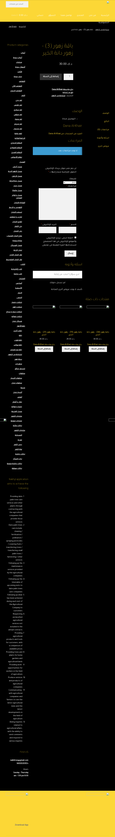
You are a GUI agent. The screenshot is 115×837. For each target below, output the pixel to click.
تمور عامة (18, 134)
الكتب (22, 265)
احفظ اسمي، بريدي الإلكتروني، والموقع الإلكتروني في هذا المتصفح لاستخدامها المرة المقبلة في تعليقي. (59, 242)
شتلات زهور (17, 307)
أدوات (23, 53)
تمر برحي (19, 101)
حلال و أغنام (17, 402)
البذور (20, 293)
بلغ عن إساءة (68, 93)
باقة (20, 336)
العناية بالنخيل (19, 203)
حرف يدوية (18, 77)
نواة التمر (18, 450)
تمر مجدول (17, 129)
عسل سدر (18, 186)
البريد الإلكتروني (48, 225)
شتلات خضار (17, 303)
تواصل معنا (66, 15)
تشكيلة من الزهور (102, 30)
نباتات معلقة (17, 469)
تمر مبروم (18, 124)
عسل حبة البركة (16, 181)
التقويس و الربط (15, 208)
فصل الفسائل (16, 246)
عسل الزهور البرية (15, 172)
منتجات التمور (16, 416)
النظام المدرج (16, 153)
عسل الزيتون (17, 176)
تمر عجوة (18, 119)
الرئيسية (105, 15)
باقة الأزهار (13, 27)
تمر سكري (18, 110)
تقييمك (72, 179)
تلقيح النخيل (17, 222)
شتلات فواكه (17, 317)
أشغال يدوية (20, 67)
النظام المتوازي (16, 148)
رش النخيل (17, 231)
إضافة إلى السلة (51, 77)
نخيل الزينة (18, 250)
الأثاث (20, 72)
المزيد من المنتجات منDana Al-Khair (65, 134)
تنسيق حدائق (20, 369)
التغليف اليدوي (16, 91)
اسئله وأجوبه (103, 138)
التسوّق (52, 15)
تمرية (20, 440)
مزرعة (23, 388)
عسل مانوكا (17, 191)
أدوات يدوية (17, 58)
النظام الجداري (16, 143)
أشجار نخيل (17, 393)
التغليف (22, 82)
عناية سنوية (17, 241)
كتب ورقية (18, 274)
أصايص (19, 284)
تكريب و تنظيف (16, 217)
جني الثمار (18, 227)
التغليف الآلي (17, 86)
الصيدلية (18, 435)
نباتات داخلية (20, 454)
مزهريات (18, 364)
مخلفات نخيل (16, 383)
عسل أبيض (17, 167)
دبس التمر (18, 445)
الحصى (19, 298)
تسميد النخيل (16, 212)
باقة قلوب (18, 340)
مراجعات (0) (103, 130)
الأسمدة (18, 288)
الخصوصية (103, 23)
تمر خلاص (18, 105)
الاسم (73, 225)
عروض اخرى (103, 146)
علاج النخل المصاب (14, 236)
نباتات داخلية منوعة (14, 464)
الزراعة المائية (20, 139)
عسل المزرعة (17, 412)
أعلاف (19, 397)
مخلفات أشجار (16, 378)
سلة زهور (18, 360)
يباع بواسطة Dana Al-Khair (62, 90)
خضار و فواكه (17, 407)
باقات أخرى (17, 331)
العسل (22, 162)
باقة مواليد (18, 345)
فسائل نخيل (17, 322)
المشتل (22, 279)
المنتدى (80, 15)
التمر (23, 96)
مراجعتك (71, 186)
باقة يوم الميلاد (16, 350)
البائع (106, 121)
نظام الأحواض (16, 157)
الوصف (105, 113)
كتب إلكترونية (16, 269)
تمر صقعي (18, 115)
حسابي (40, 15)
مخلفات (22, 374)
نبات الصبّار (17, 459)
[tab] (98, 114)
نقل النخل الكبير (16, 255)
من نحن (92, 15)
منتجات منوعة (16, 421)
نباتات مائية (17, 426)
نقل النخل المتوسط (14, 260)
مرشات (19, 63)
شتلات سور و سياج (14, 312)
